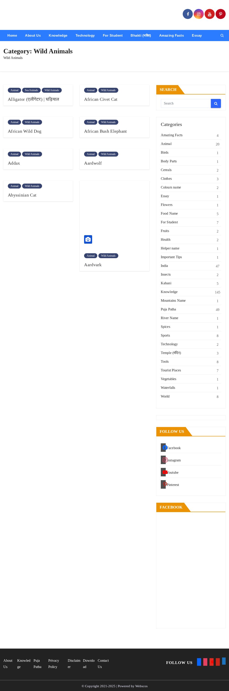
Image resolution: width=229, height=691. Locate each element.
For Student (113, 35)
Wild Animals (52, 90)
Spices (165, 327)
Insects (166, 274)
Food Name (169, 213)
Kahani (166, 283)
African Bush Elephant (105, 131)
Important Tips (171, 257)
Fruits (165, 231)
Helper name (170, 248)
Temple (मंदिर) (171, 353)
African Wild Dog (25, 131)
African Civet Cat (100, 99)
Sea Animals (31, 90)
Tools (165, 361)
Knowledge (58, 35)
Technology (85, 35)
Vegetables (168, 379)
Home (12, 35)
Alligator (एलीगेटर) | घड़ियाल (33, 99)
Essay (197, 35)
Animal (14, 90)
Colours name (171, 187)
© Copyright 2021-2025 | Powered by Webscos (115, 686)
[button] (222, 35)
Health (165, 239)
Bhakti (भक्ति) (141, 35)
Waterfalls (168, 387)
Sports (165, 335)
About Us (33, 35)
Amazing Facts (171, 35)
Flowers (166, 205)
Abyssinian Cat (22, 195)
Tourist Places (171, 370)
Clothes (166, 178)
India (164, 266)
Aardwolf (93, 163)
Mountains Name (173, 300)
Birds (165, 152)
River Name (169, 318)
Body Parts (169, 161)
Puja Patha (168, 309)
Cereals (166, 170)
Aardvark (93, 264)
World (165, 396)
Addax (14, 163)
